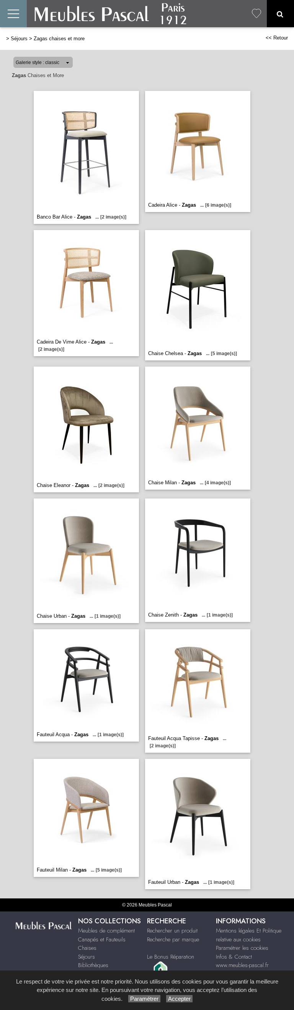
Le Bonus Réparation (170, 956)
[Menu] (13, 13)
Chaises (87, 948)
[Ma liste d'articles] (256, 13)
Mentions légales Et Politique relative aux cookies (248, 935)
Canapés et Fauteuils (102, 939)
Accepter (179, 998)
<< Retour (277, 38)
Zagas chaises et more (59, 38)
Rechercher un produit (172, 930)
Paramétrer (144, 998)
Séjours (19, 38)
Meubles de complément (106, 930)
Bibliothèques (93, 965)
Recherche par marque (173, 939)
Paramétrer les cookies (242, 948)
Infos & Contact (234, 956)
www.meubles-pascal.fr (242, 965)
